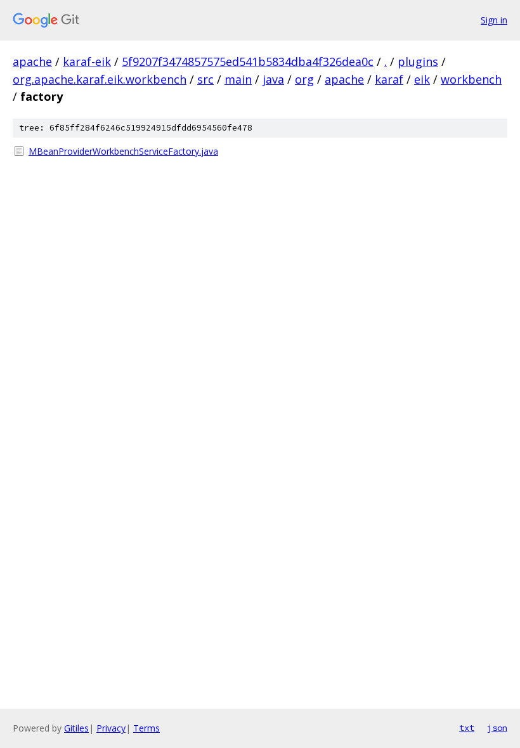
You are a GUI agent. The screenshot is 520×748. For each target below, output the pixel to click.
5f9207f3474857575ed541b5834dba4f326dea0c (248, 61)
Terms (146, 728)
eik (422, 79)
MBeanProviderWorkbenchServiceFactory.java (123, 151)
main (238, 79)
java (273, 79)
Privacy (111, 728)
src (205, 79)
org (304, 79)
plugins (418, 61)
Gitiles (76, 728)
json (497, 727)
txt (466, 727)
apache (32, 61)
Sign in (494, 20)
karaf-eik (87, 61)
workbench (471, 79)
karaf (389, 79)
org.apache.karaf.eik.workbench (99, 79)
